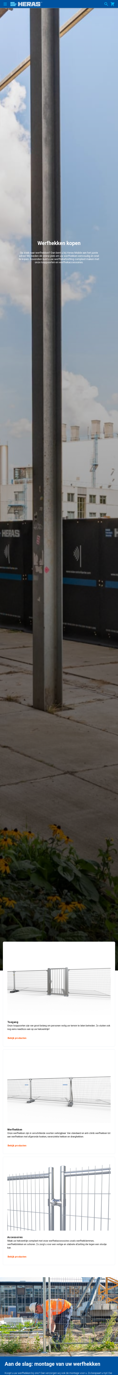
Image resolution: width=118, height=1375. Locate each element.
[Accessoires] (59, 1196)
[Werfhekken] (59, 1088)
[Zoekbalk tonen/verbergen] (106, 4)
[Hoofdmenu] (5, 4)
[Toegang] (59, 980)
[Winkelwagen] (112, 4)
